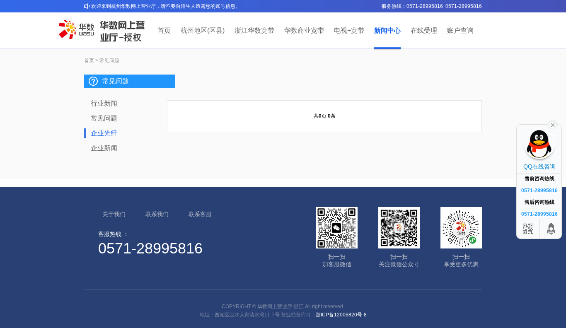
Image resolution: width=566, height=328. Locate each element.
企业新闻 (104, 148)
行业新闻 (104, 103)
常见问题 (104, 118)
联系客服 (200, 214)
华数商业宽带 (304, 30)
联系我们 (157, 214)
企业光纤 (104, 133)
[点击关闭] (553, 124)
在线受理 (424, 30)
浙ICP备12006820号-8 (341, 315)
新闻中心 (387, 30)
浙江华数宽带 (254, 30)
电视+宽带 (349, 30)
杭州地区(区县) (203, 30)
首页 (164, 30)
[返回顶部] (551, 229)
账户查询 (460, 30)
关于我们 (114, 214)
